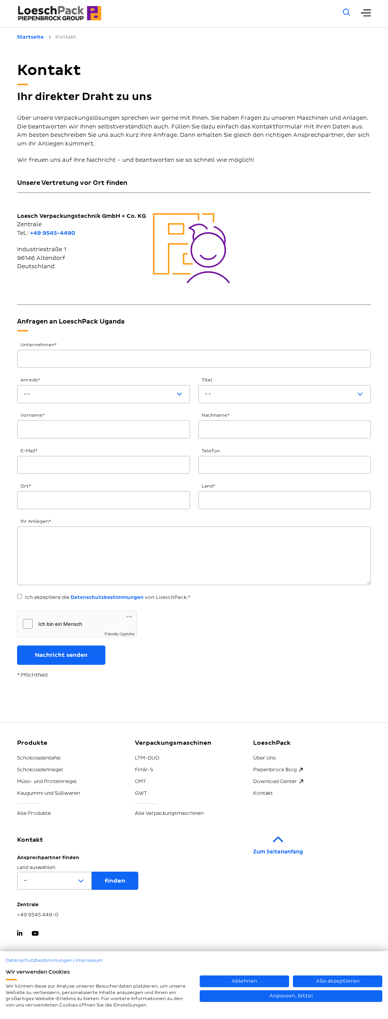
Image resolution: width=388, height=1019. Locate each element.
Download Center (275, 781)
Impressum (89, 960)
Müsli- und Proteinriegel (47, 781)
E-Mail (29, 451)
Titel (207, 380)
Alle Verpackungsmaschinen (169, 813)
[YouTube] (35, 934)
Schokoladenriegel (40, 770)
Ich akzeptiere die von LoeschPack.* (107, 597)
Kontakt (263, 793)
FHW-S (144, 770)
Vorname (32, 415)
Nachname (216, 415)
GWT (141, 793)
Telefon (211, 451)
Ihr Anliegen (35, 521)
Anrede (30, 380)
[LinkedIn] (19, 934)
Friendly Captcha (120, 633)
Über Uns (264, 758)
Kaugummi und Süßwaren (48, 793)
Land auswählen (36, 868)
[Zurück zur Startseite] (169, 13)
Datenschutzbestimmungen (107, 597)
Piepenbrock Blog (275, 770)
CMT (140, 781)
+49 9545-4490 (52, 233)
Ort (25, 486)
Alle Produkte (34, 813)
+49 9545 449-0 (37, 915)
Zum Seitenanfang (278, 852)
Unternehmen (38, 345)
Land (208, 486)
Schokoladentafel (39, 758)
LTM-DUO (147, 758)
